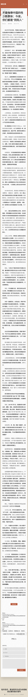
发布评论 (21, 670)
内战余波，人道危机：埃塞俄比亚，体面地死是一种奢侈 (14, 631)
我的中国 (10, 23)
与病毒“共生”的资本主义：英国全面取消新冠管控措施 (14, 634)
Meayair (22, 694)
